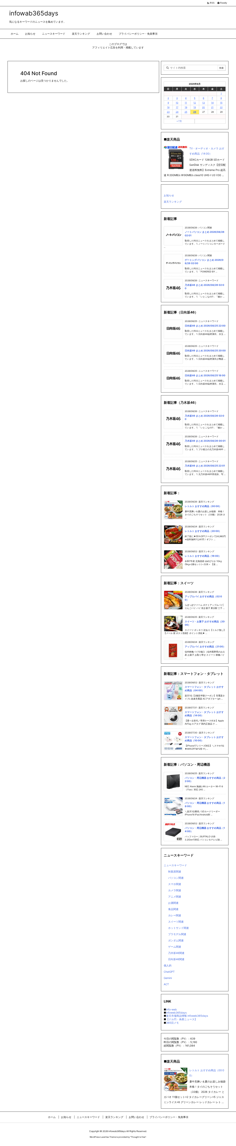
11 (186, 102)
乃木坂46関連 (176, 952)
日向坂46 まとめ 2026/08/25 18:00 (205, 375)
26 (194, 112)
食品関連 (173, 909)
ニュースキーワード (175, 865)
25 (186, 112)
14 (212, 102)
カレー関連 (174, 915)
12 (194, 102)
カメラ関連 (174, 890)
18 (186, 107)
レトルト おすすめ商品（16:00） (203, 555)
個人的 (167, 965)
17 (177, 107)
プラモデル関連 (177, 934)
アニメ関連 (174, 896)
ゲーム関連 (174, 946)
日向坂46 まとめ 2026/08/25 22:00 (205, 325)
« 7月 (179, 121)
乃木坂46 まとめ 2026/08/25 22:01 (205, 465)
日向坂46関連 (176, 959)
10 (177, 102)
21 (212, 107)
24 (177, 112)
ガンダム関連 (176, 940)
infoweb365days (176, 1012)
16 (168, 107)
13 (203, 102)
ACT (166, 984)
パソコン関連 (176, 877)
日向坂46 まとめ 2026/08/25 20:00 (205, 350)
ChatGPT (169, 971)
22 (221, 107)
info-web (171, 1009)
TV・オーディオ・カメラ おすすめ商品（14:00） (206, 151)
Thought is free (138, 1137)
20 (203, 107)
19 (194, 107)
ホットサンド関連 (178, 927)
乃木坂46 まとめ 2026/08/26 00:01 (205, 440)
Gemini (168, 977)
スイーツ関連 (176, 921)
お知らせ (169, 195)
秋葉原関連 (174, 871)
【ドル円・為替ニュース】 (181, 1019)
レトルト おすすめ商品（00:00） (203, 506)
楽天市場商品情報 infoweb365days (187, 1015)
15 (221, 102)
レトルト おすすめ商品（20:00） (203, 531)
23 (168, 112)
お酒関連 (173, 902)
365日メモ (172, 1022)
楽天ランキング (173, 201)
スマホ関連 (174, 884)
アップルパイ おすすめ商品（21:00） (205, 646)
